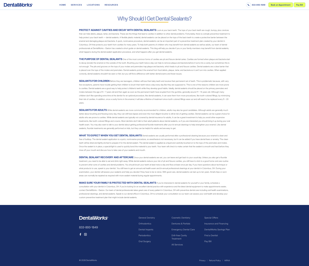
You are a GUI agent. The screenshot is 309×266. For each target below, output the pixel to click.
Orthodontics (145, 223)
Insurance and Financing (216, 223)
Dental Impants (146, 229)
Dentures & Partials (181, 223)
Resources (111, 5)
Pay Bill (299, 5)
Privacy (202, 260)
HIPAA (227, 260)
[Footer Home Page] (93, 218)
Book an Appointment (281, 5)
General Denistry (147, 217)
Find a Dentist (211, 235)
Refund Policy (215, 260)
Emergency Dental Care (183, 229)
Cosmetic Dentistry (181, 217)
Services (76, 5)
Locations (93, 5)
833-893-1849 (258, 5)
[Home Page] (18, 5)
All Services (177, 244)
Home (62, 5)
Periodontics (145, 235)
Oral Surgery (145, 241)
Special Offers (211, 217)
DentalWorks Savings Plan (217, 229)
